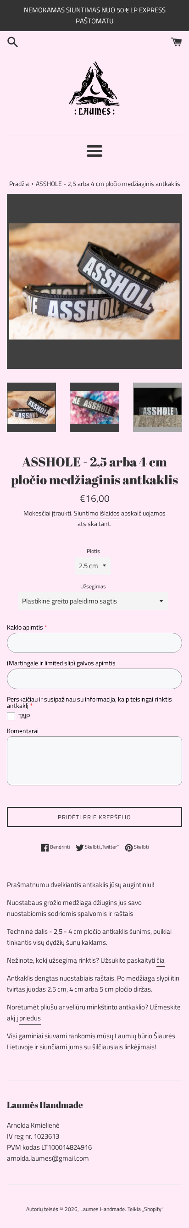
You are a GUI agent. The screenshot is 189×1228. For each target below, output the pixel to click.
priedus (30, 1018)
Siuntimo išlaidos (97, 513)
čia (160, 960)
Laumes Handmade (102, 1209)
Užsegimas (93, 586)
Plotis (93, 551)
